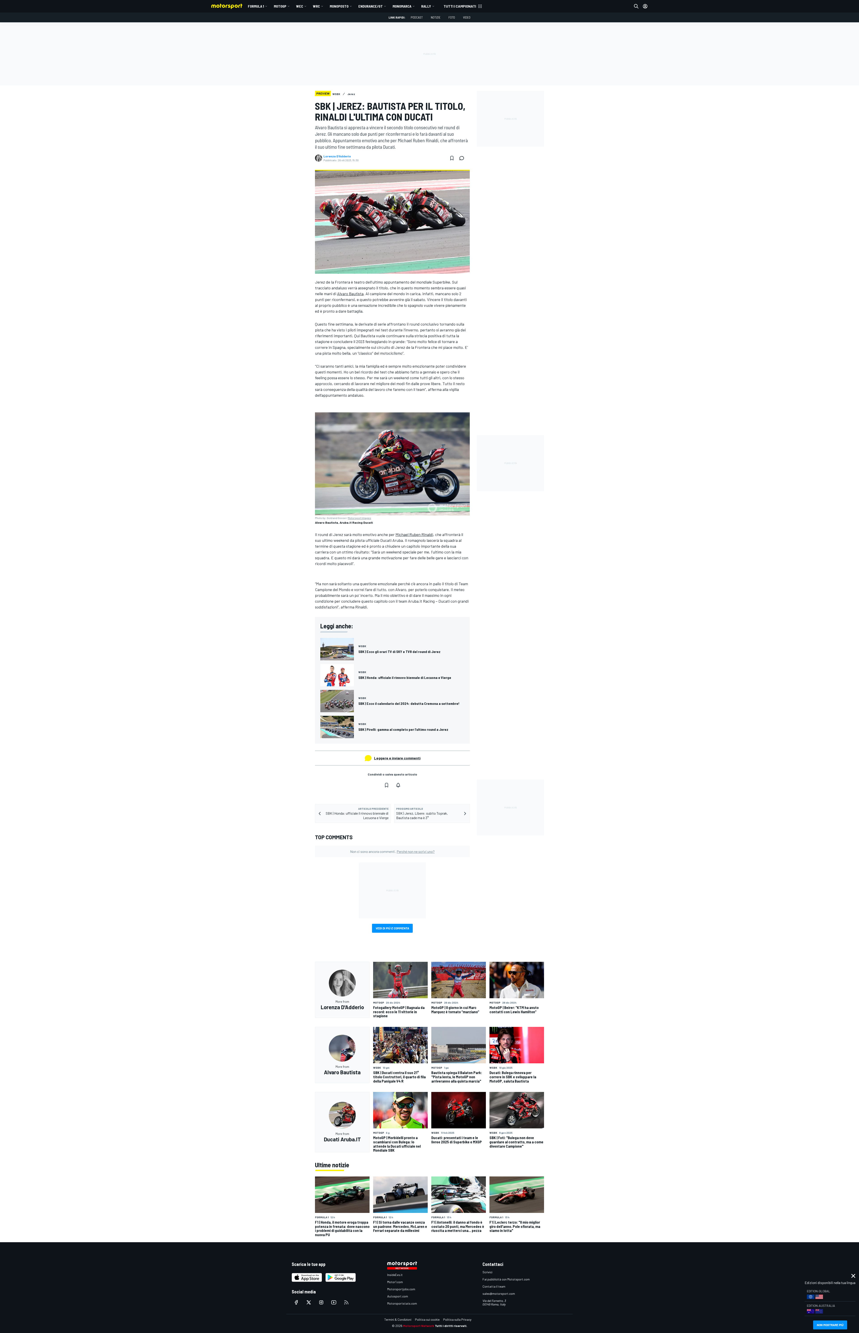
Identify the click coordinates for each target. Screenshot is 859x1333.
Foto (452, 17)
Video (466, 17)
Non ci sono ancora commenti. (392, 851)
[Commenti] (463, 158)
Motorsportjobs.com (401, 1289)
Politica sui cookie (427, 1319)
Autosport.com (397, 1296)
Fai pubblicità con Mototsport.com (506, 1279)
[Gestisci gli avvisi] (398, 785)
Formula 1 (256, 6)
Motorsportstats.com (402, 1303)
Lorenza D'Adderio (337, 156)
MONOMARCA (402, 6)
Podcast (417, 17)
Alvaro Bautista (350, 293)
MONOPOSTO (339, 6)
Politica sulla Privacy (457, 1319)
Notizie (435, 17)
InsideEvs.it (395, 1275)
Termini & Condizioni (397, 1319)
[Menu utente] (645, 6)
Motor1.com (395, 1282)
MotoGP (280, 6)
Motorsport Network (418, 1326)
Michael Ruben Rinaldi (414, 534)
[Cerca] (636, 6)
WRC (316, 6)
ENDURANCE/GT (370, 6)
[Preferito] (451, 158)
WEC (299, 6)
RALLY (426, 6)
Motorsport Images (359, 517)
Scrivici (487, 1272)
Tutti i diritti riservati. (451, 1326)
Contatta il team (494, 1286)
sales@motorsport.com (499, 1293)
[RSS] (346, 1302)
